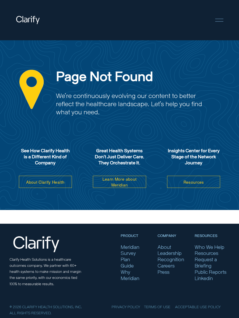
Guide (127, 266)
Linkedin (204, 278)
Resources (193, 182)
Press (163, 272)
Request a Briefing (206, 263)
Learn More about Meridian (119, 182)
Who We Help (209, 247)
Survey (128, 253)
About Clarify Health (45, 182)
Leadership (170, 253)
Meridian (130, 247)
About (164, 247)
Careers (166, 266)
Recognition (171, 259)
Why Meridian (130, 275)
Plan (125, 259)
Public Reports (210, 272)
